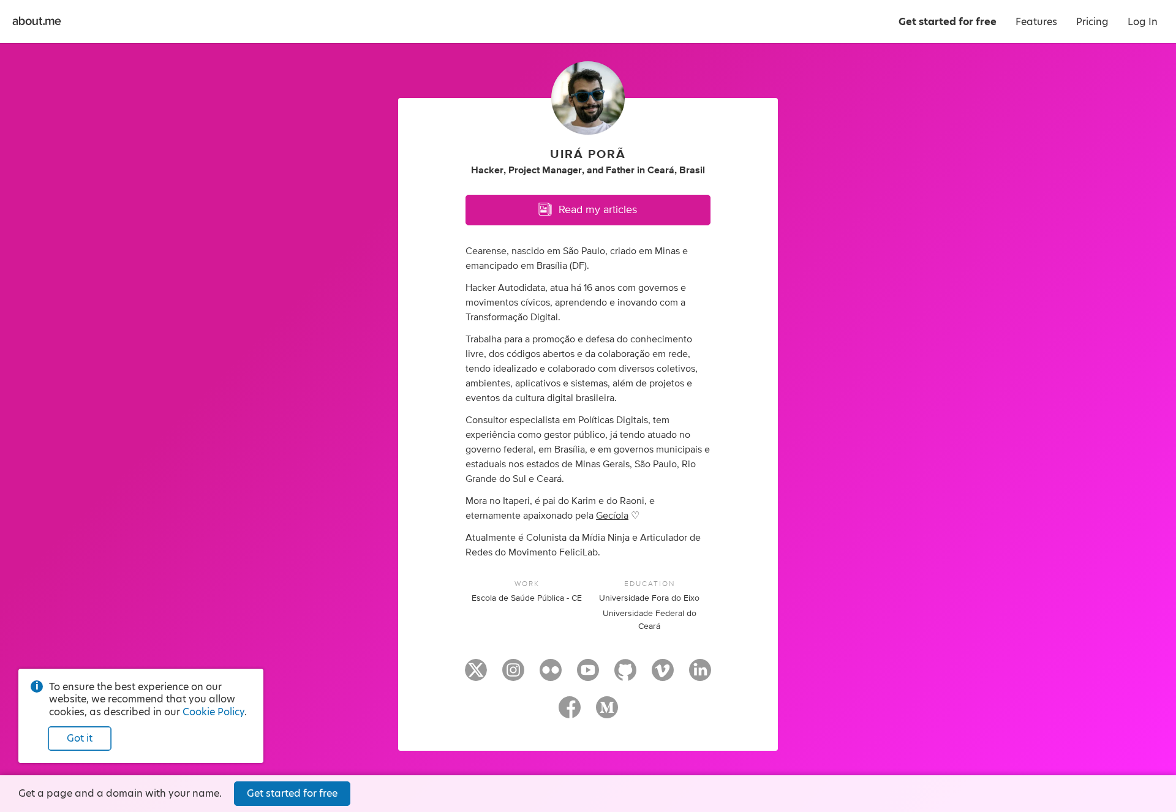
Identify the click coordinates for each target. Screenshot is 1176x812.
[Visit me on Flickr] (551, 675)
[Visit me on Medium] (607, 713)
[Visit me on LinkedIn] (700, 675)
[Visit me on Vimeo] (663, 675)
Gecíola (612, 516)
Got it (79, 738)
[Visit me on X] (476, 675)
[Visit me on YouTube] (588, 675)
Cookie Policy (213, 712)
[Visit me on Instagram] (513, 675)
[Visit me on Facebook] (570, 713)
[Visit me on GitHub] (625, 675)
